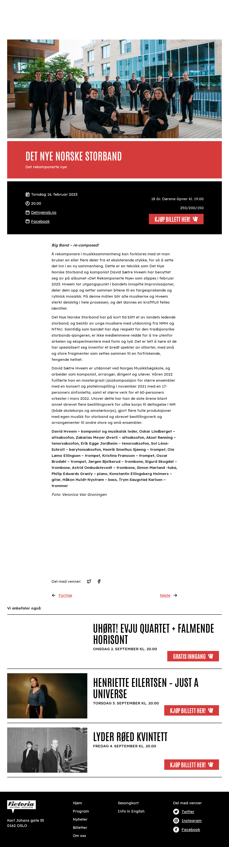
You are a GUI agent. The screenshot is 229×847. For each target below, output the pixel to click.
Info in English (131, 811)
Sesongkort (128, 803)
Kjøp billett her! (188, 710)
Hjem (77, 803)
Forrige (65, 595)
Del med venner (187, 803)
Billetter (80, 827)
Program (81, 811)
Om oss (79, 835)
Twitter (188, 811)
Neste (165, 595)
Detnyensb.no (43, 212)
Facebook (40, 221)
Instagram (192, 820)
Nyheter (80, 819)
